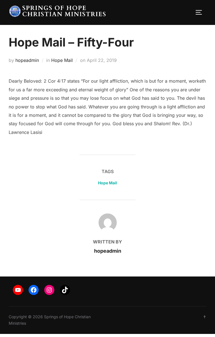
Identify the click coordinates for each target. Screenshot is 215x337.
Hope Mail (62, 60)
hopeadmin (27, 60)
